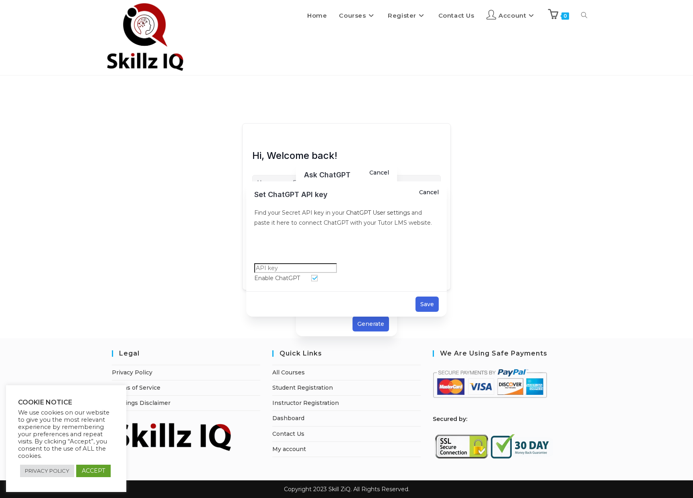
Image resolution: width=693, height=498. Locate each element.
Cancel (429, 192)
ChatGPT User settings (377, 212)
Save (427, 304)
